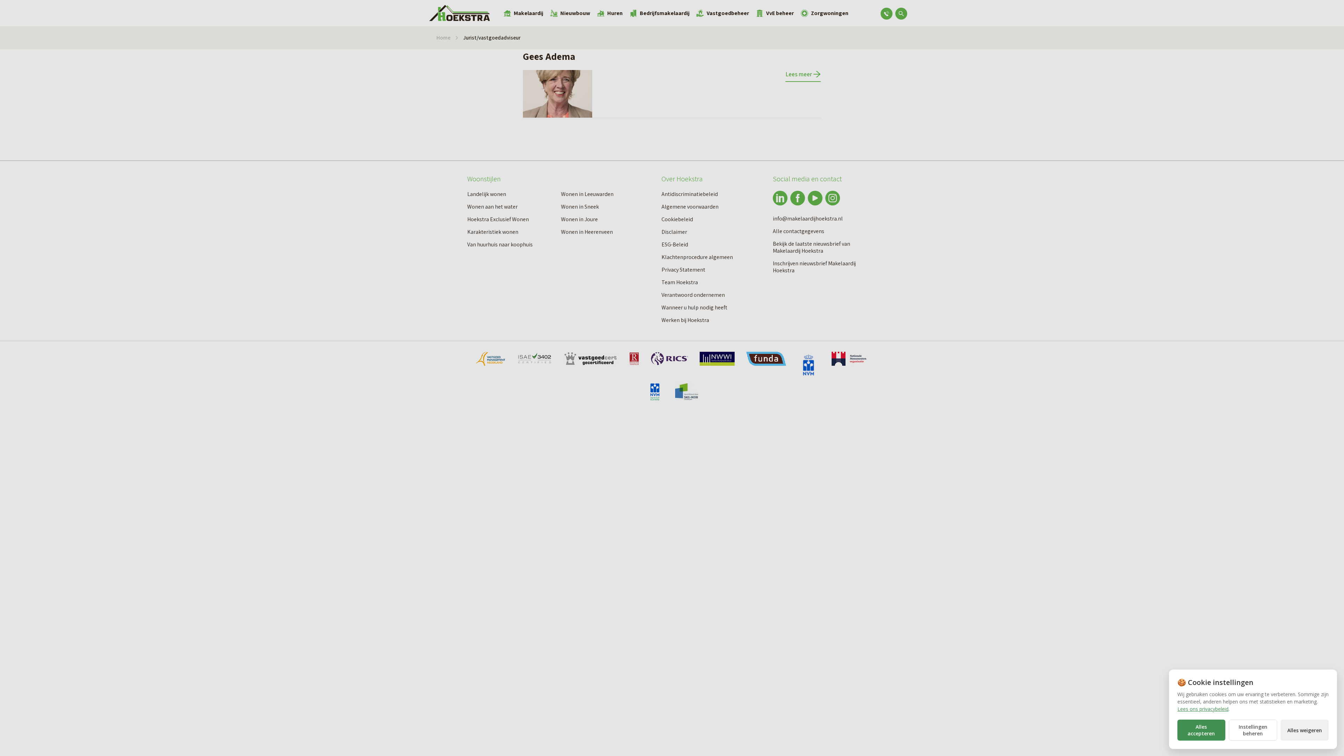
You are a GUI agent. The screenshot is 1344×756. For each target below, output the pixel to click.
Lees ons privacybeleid (1202, 709)
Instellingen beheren (1253, 730)
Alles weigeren (1304, 730)
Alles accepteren (1201, 730)
